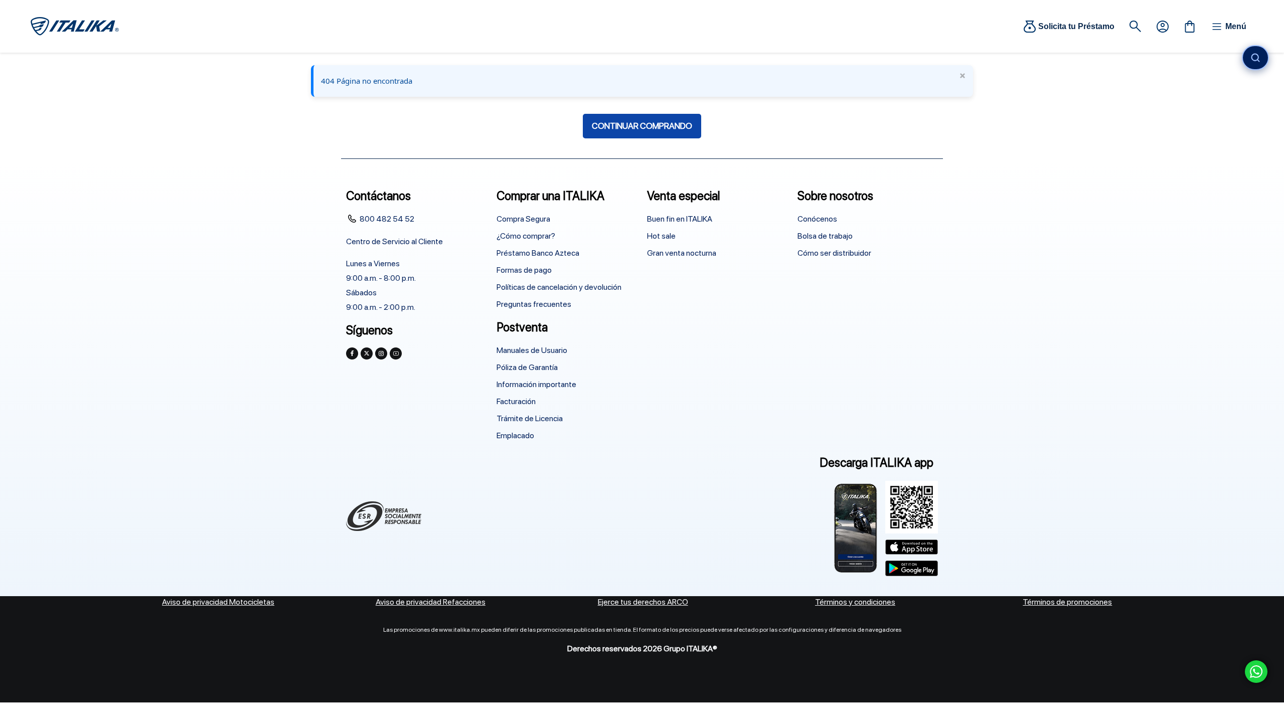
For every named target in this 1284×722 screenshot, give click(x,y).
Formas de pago (524, 270)
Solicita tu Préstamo (1076, 26)
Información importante (536, 384)
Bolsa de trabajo (825, 236)
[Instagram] (381, 353)
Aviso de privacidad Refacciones (431, 602)
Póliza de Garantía (527, 367)
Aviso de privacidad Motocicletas (218, 602)
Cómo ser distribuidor (834, 253)
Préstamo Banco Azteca (538, 253)
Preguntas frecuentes (534, 304)
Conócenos (817, 219)
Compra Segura (523, 219)
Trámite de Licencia (530, 418)
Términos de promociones (1067, 602)
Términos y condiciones (855, 602)
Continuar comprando (642, 126)
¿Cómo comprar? (526, 236)
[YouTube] (396, 353)
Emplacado (515, 435)
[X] (367, 353)
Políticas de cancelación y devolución (559, 287)
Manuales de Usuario (532, 350)
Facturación (516, 401)
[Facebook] (352, 353)
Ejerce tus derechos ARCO (643, 602)
